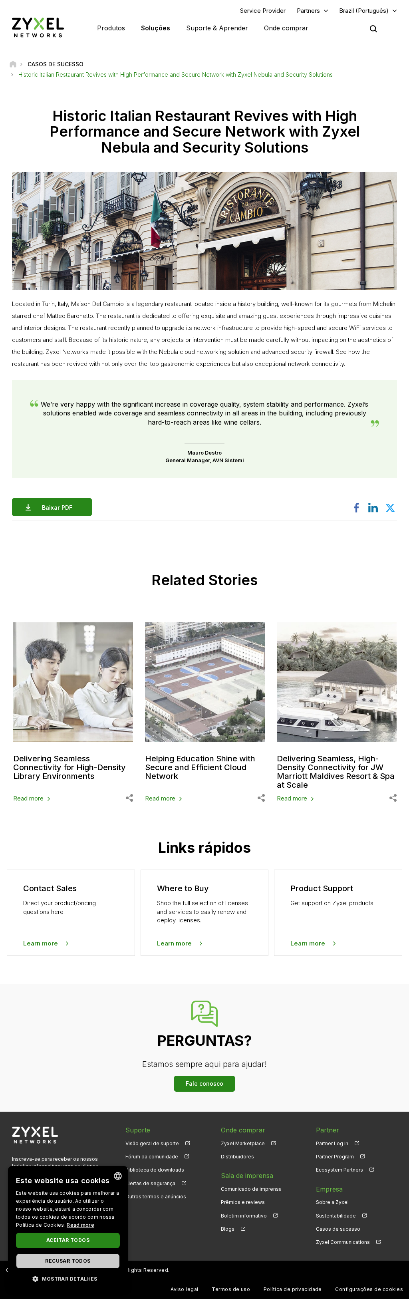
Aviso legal (184, 1289)
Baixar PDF (57, 507)
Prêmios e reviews (243, 1202)
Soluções (155, 28)
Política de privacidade (293, 1289)
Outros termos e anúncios (155, 1197)
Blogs (227, 1229)
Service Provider (263, 10)
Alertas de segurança (150, 1183)
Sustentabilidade (336, 1216)
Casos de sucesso (338, 1229)
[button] (68, 1278)
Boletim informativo (244, 1216)
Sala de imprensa (247, 1176)
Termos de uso (231, 1289)
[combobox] (118, 1176)
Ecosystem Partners (339, 1170)
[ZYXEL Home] (38, 27)
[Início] (13, 64)
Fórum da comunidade (151, 1157)
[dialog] (68, 1228)
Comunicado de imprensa (251, 1189)
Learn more (40, 943)
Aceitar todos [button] (67, 1240)
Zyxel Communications (343, 1242)
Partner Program (335, 1157)
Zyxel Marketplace (243, 1143)
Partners (308, 10)
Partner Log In (332, 1143)
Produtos (111, 28)
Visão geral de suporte (152, 1143)
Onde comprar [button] (286, 28)
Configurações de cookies (369, 1289)
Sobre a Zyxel (332, 1202)
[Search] (373, 29)
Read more (28, 798)
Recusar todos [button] (67, 1261)
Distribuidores (237, 1157)
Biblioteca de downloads (154, 1170)
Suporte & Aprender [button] (217, 28)
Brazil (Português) (364, 10)
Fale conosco (204, 1083)
